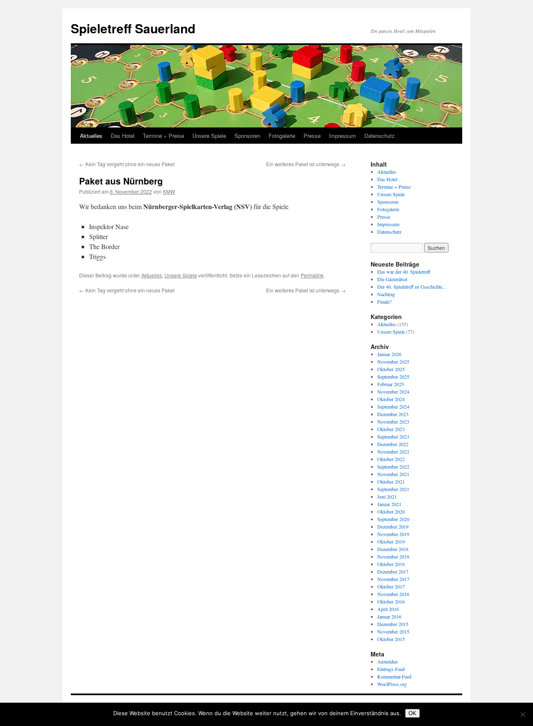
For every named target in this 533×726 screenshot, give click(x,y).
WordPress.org (392, 684)
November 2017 (393, 579)
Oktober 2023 (391, 429)
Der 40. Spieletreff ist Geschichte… (412, 286)
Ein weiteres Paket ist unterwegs (306, 163)
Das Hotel (122, 136)
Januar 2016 (389, 616)
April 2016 (388, 609)
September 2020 (393, 519)
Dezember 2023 (392, 414)
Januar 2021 (389, 504)
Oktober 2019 (391, 541)
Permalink (312, 275)
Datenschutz (379, 136)
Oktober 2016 (391, 601)
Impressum (342, 136)
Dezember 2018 (392, 549)
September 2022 (393, 466)
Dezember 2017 (392, 571)
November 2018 (393, 556)
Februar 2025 (390, 384)
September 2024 (393, 406)
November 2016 (393, 594)
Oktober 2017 (391, 586)
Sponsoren (247, 136)
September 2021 (393, 489)
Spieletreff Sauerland (133, 28)
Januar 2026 (389, 354)
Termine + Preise (163, 136)
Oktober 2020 (391, 511)
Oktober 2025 (391, 369)
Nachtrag (386, 294)
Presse (312, 136)
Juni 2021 (387, 496)
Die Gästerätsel (392, 279)
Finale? (384, 301)
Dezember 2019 (392, 526)
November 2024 (393, 391)
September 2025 (393, 376)
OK (412, 713)
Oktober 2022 (391, 459)
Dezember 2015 (392, 624)
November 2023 (393, 421)
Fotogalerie (282, 136)
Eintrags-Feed (391, 669)
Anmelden (387, 661)
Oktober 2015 (391, 639)
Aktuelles (91, 136)
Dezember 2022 (392, 444)
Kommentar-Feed (394, 676)
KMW (169, 191)
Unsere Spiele (209, 136)
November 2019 (393, 534)
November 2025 (393, 361)
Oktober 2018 (391, 564)
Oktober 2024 (391, 399)
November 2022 (393, 451)
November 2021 (393, 474)
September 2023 (393, 436)
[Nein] (522, 714)
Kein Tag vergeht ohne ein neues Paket (126, 163)
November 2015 (393, 631)
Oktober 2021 (391, 481)
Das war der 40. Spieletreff (403, 271)
